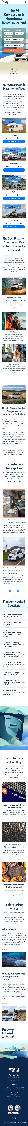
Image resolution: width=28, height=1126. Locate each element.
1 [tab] (12, 78)
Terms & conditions (20, 1087)
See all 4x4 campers (14, 198)
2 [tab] (14, 78)
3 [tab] (16, 78)
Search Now (14, 50)
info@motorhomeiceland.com (14, 1096)
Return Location (8, 42)
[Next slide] (18, 591)
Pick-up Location (8, 36)
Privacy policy (7, 1089)
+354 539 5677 (14, 1094)
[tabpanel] (14, 72)
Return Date (18, 30)
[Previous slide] (10, 591)
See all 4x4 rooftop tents (14, 227)
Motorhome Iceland (5, 2)
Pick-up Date (7, 30)
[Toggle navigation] (24, 2)
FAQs (7, 1087)
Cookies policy (20, 1089)
